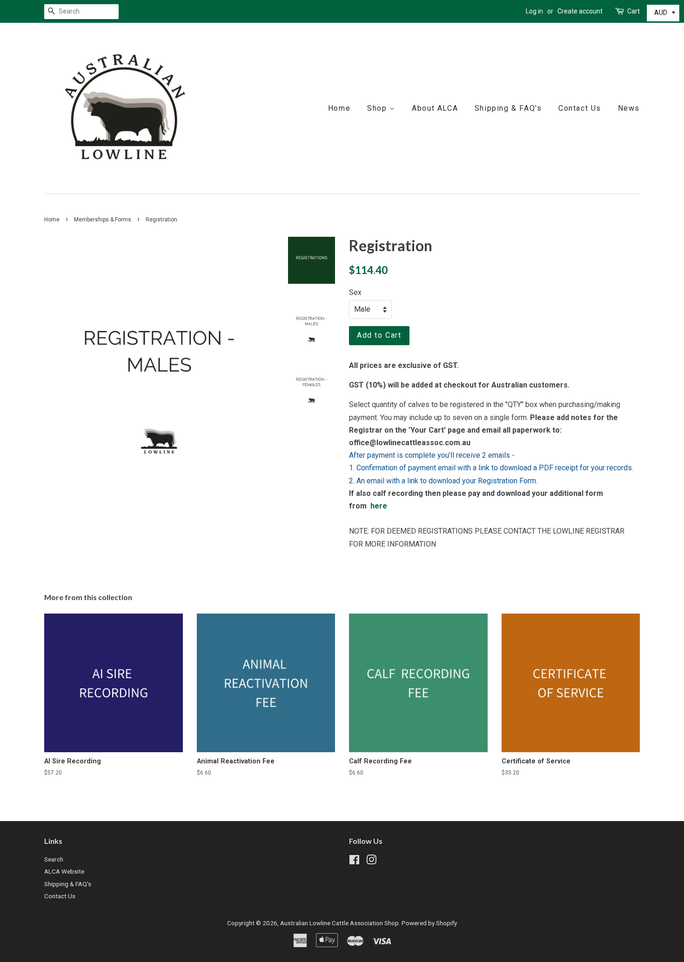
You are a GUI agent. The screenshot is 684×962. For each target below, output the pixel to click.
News (629, 108)
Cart (633, 11)
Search (53, 859)
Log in (534, 11)
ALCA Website (64, 871)
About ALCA (435, 108)
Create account (580, 11)
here (378, 505)
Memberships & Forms (102, 219)
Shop (378, 108)
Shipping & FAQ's (508, 108)
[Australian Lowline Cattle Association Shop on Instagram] (371, 861)
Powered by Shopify (429, 923)
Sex (355, 292)
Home (339, 108)
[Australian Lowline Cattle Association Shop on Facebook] (354, 861)
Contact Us (579, 108)
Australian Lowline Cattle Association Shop (339, 923)
